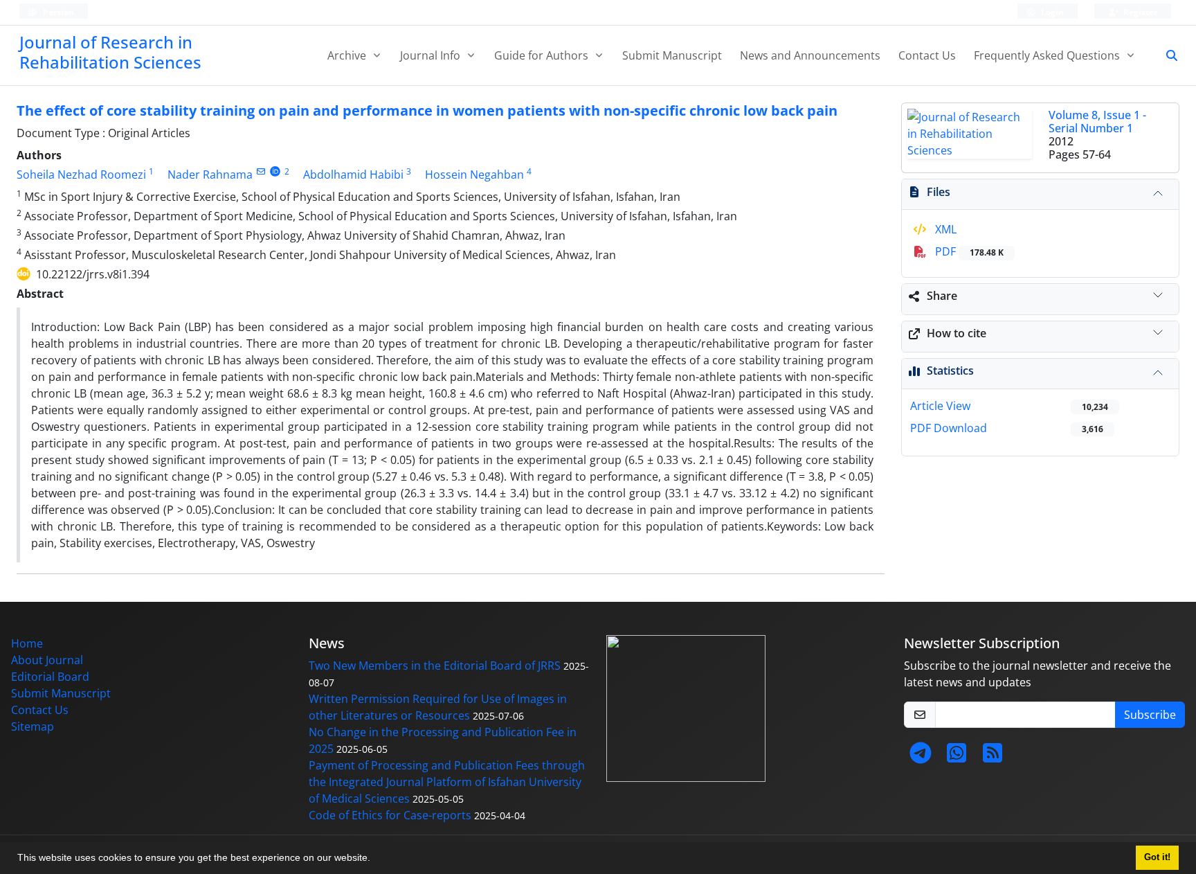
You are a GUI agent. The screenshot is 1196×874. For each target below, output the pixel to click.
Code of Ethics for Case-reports (390, 815)
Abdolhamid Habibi (353, 174)
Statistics (950, 370)
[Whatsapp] (956, 757)
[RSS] (992, 757)
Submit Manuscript (672, 55)
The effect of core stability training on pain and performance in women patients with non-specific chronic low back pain (427, 110)
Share (942, 295)
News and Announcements (810, 55)
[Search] (1166, 55)
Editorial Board (50, 676)
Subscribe (1150, 714)
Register (1139, 12)
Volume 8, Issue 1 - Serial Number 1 (1097, 121)
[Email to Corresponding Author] (260, 171)
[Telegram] (920, 757)
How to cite (956, 333)
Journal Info (431, 55)
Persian (57, 12)
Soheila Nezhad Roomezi (81, 174)
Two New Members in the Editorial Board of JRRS (435, 665)
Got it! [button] (1157, 857)
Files (938, 191)
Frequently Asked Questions (1048, 55)
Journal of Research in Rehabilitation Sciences (110, 51)
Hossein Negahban (474, 174)
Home (27, 643)
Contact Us (927, 55)
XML (944, 229)
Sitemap (32, 726)
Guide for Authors (542, 55)
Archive (348, 55)
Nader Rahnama (210, 174)
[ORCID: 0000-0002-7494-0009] (275, 171)
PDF (968, 251)
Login (1051, 12)
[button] (375, 859)
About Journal (47, 660)
